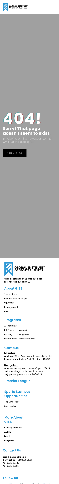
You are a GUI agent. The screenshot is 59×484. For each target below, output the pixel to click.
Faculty (8, 436)
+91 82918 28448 (11, 463)
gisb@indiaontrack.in (14, 457)
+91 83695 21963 (25, 460)
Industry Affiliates (13, 427)
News (6, 311)
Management (11, 307)
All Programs (10, 325)
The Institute (10, 294)
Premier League (17, 381)
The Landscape (12, 401)
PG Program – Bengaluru (16, 334)
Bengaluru (11, 365)
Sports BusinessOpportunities (17, 393)
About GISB (13, 288)
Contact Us (12, 450)
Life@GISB (9, 440)
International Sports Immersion (19, 338)
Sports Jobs (10, 406)
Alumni (7, 431)
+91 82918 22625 (11, 466)
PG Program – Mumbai (15, 330)
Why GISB (9, 302)
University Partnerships (15, 298)
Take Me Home (14, 153)
